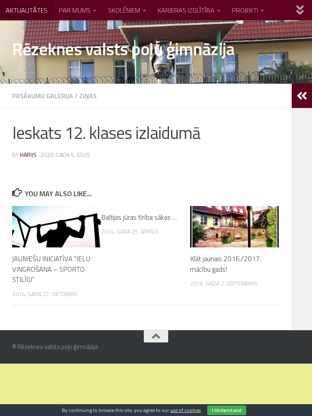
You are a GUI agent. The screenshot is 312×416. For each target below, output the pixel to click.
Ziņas (88, 96)
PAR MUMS (75, 10)
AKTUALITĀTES (27, 10)
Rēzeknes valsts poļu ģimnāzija (123, 49)
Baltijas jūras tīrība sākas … (139, 217)
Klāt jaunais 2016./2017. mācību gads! (225, 264)
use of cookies (185, 410)
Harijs (28, 154)
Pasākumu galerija (42, 96)
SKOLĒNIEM (124, 10)
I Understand (226, 410)
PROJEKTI (245, 10)
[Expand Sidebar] (302, 96)
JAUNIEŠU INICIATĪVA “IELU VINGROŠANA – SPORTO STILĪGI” (51, 269)
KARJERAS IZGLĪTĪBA (186, 10)
